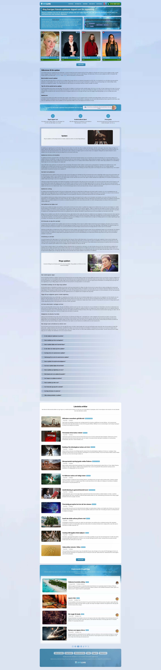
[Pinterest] (85, 646)
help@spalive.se (95, 656)
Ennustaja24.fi (89, 659)
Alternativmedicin (92, 489)
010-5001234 (56, 19)
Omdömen (85, 3)
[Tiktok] (83, 646)
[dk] (104, 3)
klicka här (108, 20)
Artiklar (64, 75)
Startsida (70, 3)
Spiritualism (93, 447)
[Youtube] (78, 646)
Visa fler (81, 64)
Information (78, 3)
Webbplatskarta (103, 653)
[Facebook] (75, 646)
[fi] (105, 3)
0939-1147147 (99, 24)
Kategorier (99, 3)
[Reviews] (80, 107)
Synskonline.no (76, 659)
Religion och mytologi (88, 418)
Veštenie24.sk (108, 659)
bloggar (78, 32)
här (114, 123)
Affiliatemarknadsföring (79, 653)
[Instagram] (73, 646)
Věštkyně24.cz (100, 659)
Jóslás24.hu (94, 659)
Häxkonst (87, 532)
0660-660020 (88, 656)
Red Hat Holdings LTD (62, 659)
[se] (105, 4)
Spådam (87, 582)
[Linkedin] (81, 646)
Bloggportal (95, 653)
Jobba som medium (59, 653)
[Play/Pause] (46, 57)
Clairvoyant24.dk (82, 659)
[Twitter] (88, 646)
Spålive (65, 656)
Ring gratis (92, 3)
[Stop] (48, 57)
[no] (104, 4)
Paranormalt (85, 432)
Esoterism (88, 518)
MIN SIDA (57, 59)
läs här (91, 26)
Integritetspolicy (68, 653)
